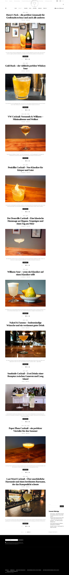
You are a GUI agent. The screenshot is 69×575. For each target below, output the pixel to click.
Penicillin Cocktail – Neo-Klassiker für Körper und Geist (25, 168)
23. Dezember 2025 (23, 172)
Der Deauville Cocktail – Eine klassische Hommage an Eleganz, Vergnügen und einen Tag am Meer (25, 221)
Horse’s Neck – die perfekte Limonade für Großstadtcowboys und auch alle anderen (25, 16)
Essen (16, 8)
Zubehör (25, 8)
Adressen (40, 8)
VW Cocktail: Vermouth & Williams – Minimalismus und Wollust (25, 118)
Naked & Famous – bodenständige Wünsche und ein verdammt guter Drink (25, 324)
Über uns (45, 8)
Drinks (24, 12)
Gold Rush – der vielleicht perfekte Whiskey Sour (25, 67)
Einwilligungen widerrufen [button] (12, 571)
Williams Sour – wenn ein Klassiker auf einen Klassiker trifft (25, 273)
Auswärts (35, 8)
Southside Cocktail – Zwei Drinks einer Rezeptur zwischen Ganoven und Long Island (25, 376)
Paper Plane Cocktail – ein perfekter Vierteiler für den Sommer (25, 429)
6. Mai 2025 (23, 381)
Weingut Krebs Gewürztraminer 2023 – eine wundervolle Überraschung (57, 518)
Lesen (30, 8)
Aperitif (22, 425)
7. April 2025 (23, 433)
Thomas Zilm (28, 172)
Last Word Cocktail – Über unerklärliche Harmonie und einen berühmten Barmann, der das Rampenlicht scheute (25, 482)
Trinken (19, 8)
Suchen (50, 504)
